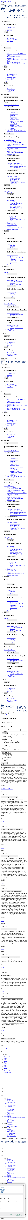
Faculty (5, 65)
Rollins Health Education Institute (18, 169)
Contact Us (9, 29)
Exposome (12, 115)
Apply (5, 32)
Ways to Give (10, 1120)
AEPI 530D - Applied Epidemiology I (9, 797)
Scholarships (13, 218)
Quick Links (4, 45)
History (8, 1112)
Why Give (9, 1119)
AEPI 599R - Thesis (5, 975)
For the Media (10, 78)
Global (11, 296)
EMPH (5, 745)
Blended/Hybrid (8, 756)
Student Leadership (14, 315)
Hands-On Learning (11, 274)
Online (5, 760)
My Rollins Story (11, 330)
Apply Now (10, 41)
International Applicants (16, 207)
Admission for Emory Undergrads (15, 227)
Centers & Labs (10, 238)
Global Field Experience (16, 281)
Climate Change (14, 114)
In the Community (11, 286)
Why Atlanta (10, 329)
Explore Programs (11, 141)
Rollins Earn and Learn (15, 284)
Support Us (6, 21)
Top (2, 1218)
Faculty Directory (11, 1130)
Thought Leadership (12, 129)
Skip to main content (6, 1)
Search (2, 2)
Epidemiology (10, 58)
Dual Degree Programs (12, 148)
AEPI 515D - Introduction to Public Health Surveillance (13, 764)
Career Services (14, 326)
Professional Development (13, 155)
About (5, 1103)
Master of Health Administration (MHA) (17, 147)
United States (13, 295)
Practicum (12, 283)
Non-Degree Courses (15, 167)
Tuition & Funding (11, 210)
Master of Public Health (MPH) (14, 142)
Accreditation (10, 1110)
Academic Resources (12, 170)
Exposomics (13, 259)
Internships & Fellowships (16, 328)
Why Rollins (10, 192)
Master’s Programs (14, 202)
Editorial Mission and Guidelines (15, 79)
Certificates (9, 149)
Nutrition (12, 263)
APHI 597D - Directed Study (7, 1038)
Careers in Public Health (12, 317)
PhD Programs (13, 204)
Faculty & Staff (10, 90)
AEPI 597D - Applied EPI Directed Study (10, 957)
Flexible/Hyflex (7, 757)
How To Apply (10, 38)
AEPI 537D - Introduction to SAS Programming (11, 829)
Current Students (11, 89)
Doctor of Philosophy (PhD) (14, 151)
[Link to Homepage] (14, 11)
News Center (10, 72)
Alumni (9, 91)
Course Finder (13, 183)
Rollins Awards (10, 1113)
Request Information (12, 39)
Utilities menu (4, 18)
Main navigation (5, 94)
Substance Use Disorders (16, 126)
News (5, 66)
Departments (7, 47)
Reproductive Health (15, 125)
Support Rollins (11, 27)
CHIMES (12, 246)
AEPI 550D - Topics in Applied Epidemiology (11, 891)
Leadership (9, 1106)
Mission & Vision (11, 1105)
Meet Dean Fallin (11, 1108)
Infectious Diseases (14, 119)
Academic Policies (14, 179)
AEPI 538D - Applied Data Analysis (9, 856)
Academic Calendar (15, 178)
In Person (6, 759)
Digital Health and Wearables (17, 257)
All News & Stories (11, 74)
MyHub (9, 1129)
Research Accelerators (12, 248)
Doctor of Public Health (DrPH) (15, 152)
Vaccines (12, 128)
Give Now (9, 30)
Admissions (7, 185)
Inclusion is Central (11, 305)
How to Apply (10, 194)
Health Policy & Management (14, 62)
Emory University (11, 1136)
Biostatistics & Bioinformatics (14, 56)
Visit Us (9, 226)
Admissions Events (11, 223)
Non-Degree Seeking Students (17, 209)
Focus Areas (10, 106)
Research (6, 230)
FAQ (8, 222)
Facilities (9, 1115)
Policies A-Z (10, 1134)
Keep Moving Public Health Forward (16, 1117)
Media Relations (11, 1133)
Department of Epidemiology (11, 741)
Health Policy (13, 118)
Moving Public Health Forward (11, 97)
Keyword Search (5, 729)
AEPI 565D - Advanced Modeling (8, 929)
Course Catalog (14, 181)
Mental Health (13, 124)
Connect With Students (12, 229)
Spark (11, 247)
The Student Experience (12, 306)
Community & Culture (9, 297)
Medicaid (12, 122)
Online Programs (11, 154)
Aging (11, 256)
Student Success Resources (16, 314)
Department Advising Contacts (17, 182)
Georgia (12, 293)
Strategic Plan (10, 1109)
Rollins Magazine (11, 77)
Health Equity (13, 117)
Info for (6, 82)
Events (5, 81)
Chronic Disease (14, 112)
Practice (6, 266)
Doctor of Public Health (16, 203)
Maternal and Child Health (16, 121)
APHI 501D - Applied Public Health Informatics (11, 999)
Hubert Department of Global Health (16, 63)
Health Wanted (10, 75)
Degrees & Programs (9, 133)
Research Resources (12, 264)
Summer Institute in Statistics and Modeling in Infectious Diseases (18, 165)
